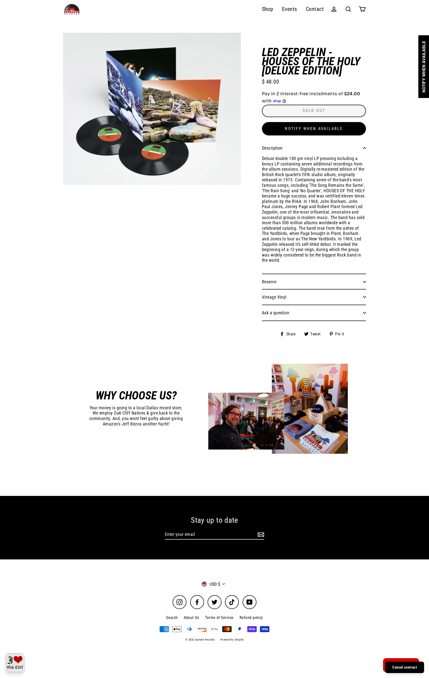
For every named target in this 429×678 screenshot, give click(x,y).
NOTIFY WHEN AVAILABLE (314, 128)
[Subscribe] (260, 535)
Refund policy (251, 617)
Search (172, 617)
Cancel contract (404, 667)
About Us (191, 617)
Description (272, 148)
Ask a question (275, 312)
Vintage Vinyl (274, 297)
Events (289, 9)
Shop (267, 9)
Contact (315, 9)
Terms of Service (219, 617)
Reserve (269, 281)
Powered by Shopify (232, 639)
